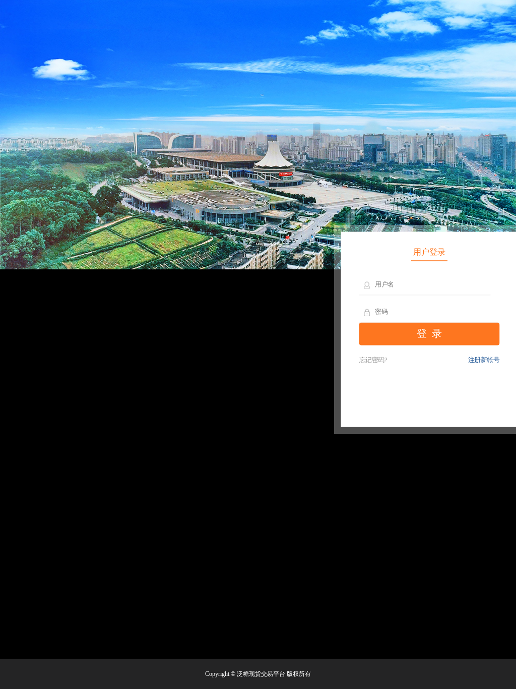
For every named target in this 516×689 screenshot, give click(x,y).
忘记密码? (373, 360)
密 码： (367, 312)
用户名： (367, 285)
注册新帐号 (484, 360)
